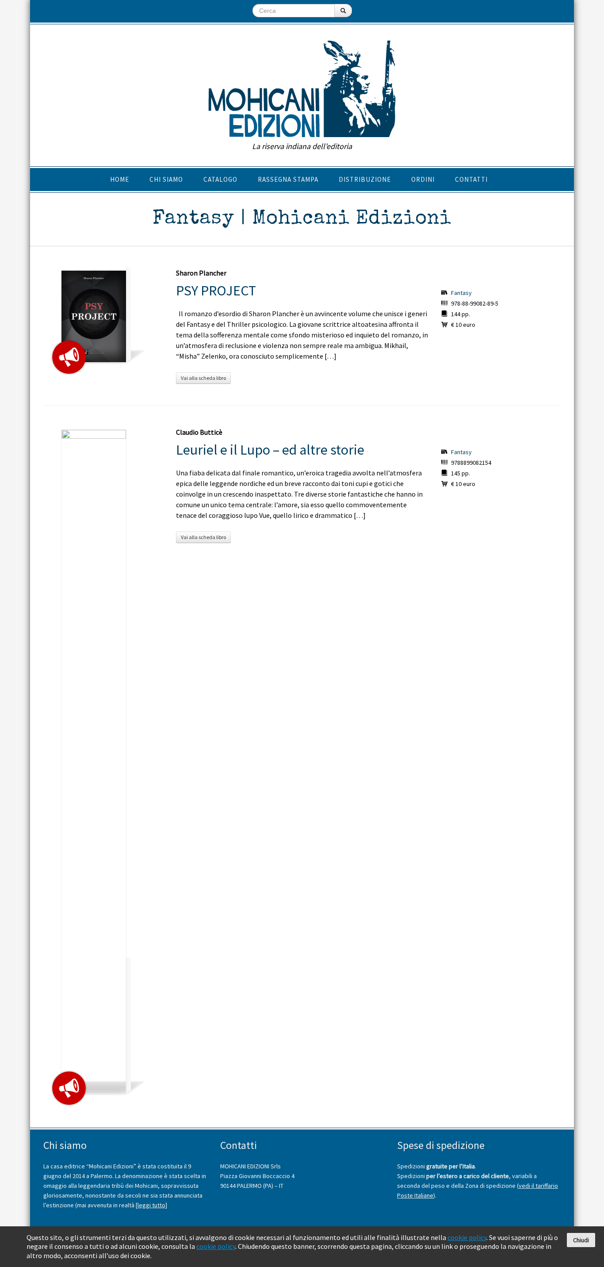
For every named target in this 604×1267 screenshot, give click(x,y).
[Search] (343, 10)
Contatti (471, 179)
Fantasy (461, 293)
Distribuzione (365, 179)
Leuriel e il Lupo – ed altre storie (270, 450)
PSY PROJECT (216, 290)
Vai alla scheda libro (203, 378)
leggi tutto (151, 1205)
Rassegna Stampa (288, 179)
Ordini (423, 179)
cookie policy (466, 1237)
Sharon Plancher (201, 272)
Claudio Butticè (199, 432)
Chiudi (581, 1240)
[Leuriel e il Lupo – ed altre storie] (93, 761)
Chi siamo (166, 179)
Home (119, 179)
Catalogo (220, 179)
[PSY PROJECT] (93, 316)
